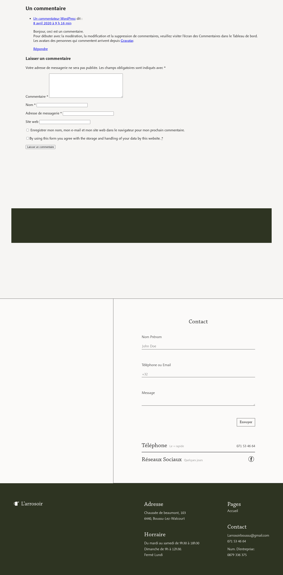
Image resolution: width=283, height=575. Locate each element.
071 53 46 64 (246, 445)
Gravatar (127, 40)
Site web (32, 121)
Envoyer (246, 422)
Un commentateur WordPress (54, 18)
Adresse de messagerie (44, 113)
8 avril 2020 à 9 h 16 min (52, 23)
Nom (31, 104)
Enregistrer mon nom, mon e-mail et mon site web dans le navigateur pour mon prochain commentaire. (107, 130)
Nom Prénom (152, 336)
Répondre (40, 48)
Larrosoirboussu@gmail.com (248, 535)
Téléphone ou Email (156, 364)
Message (148, 392)
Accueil (232, 510)
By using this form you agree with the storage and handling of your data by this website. (96, 138)
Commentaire (37, 96)
